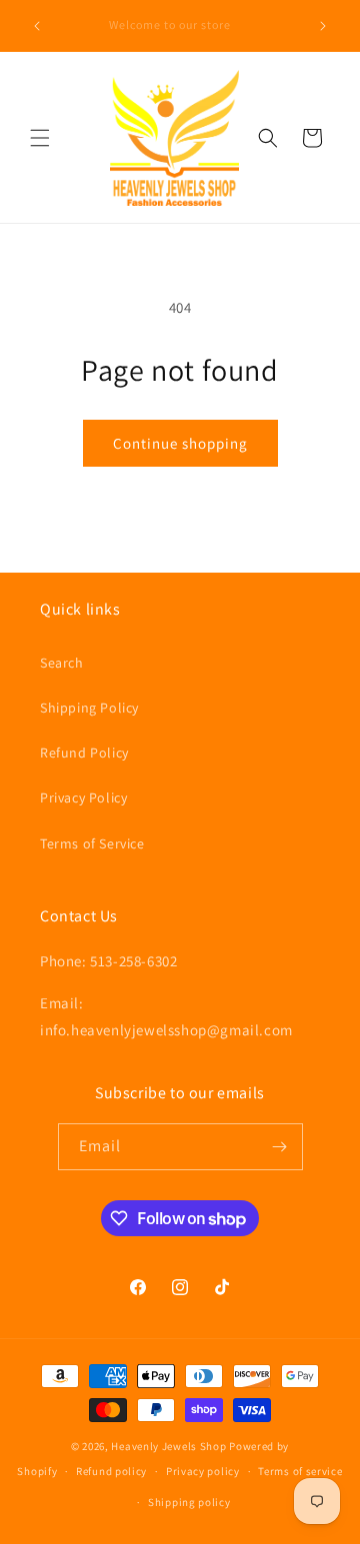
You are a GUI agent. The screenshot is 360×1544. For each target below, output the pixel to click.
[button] (40, 138)
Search (62, 663)
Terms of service (300, 1471)
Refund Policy (84, 753)
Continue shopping (180, 443)
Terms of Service (92, 843)
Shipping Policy (89, 708)
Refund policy (111, 1471)
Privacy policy (203, 1471)
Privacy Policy (83, 797)
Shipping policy (189, 1502)
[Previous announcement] (37, 26)
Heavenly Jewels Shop (168, 1446)
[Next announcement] (323, 26)
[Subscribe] (280, 1146)
